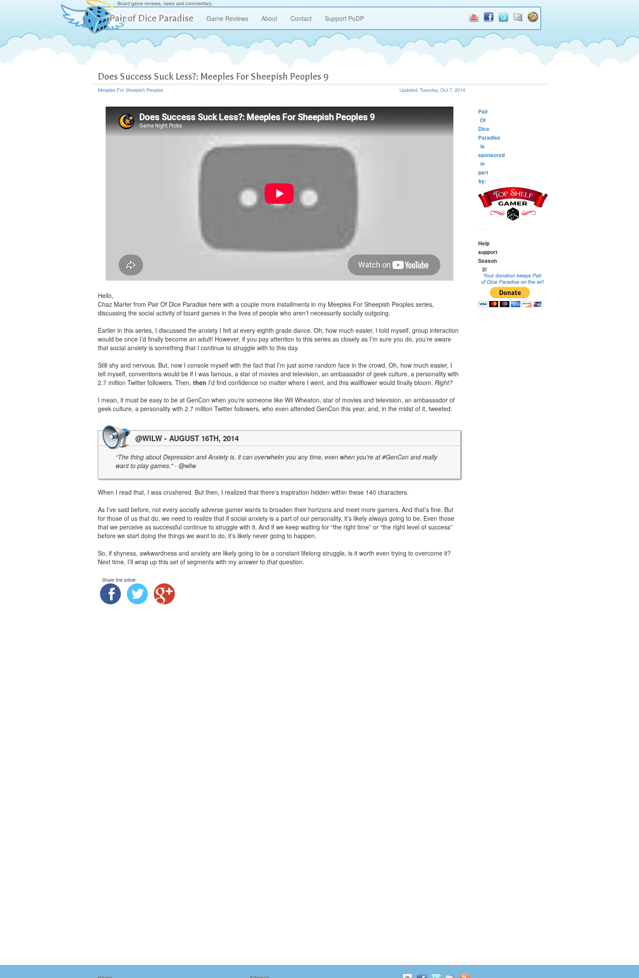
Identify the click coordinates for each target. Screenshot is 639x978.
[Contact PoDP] (518, 17)
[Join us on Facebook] (488, 17)
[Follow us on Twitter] (503, 17)
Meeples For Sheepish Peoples (130, 89)
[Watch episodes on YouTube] (473, 17)
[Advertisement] (513, 452)
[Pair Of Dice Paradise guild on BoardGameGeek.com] (533, 17)
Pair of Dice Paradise (151, 18)
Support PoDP (344, 18)
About (269, 18)
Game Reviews (227, 18)
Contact (301, 18)
